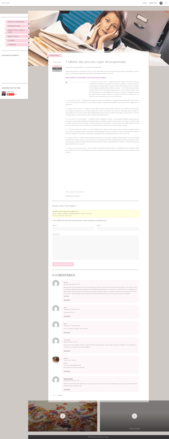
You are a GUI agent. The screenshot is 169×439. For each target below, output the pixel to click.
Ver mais (66, 296)
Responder (67, 299)
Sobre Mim (153, 3)
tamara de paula (68, 378)
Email (98, 225)
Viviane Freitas (5, 3)
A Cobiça (11, 40)
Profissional (54, 55)
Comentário (56, 234)
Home (145, 3)
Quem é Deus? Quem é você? (16, 31)
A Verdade (12, 44)
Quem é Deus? (13, 36)
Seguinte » (60, 395)
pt (166, 3)
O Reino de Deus (14, 26)
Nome (54, 225)
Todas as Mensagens (16, 22)
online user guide (78, 215)
